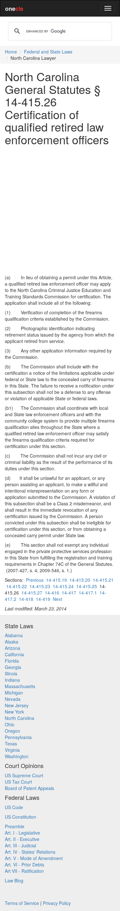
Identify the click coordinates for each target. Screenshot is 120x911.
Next (57, 599)
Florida (12, 661)
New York (14, 711)
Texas (11, 743)
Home (11, 51)
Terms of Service (22, 903)
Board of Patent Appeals (29, 788)
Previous (35, 580)
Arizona (12, 648)
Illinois (11, 673)
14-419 (43, 599)
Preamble (14, 826)
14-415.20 (79, 580)
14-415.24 (63, 586)
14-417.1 (88, 592)
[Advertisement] (60, 210)
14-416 (52, 592)
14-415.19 (56, 580)
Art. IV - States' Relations (30, 852)
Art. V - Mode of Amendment (34, 858)
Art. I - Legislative (22, 832)
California (14, 654)
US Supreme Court (24, 775)
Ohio (9, 724)
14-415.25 (86, 586)
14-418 (26, 599)
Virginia (12, 750)
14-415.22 (16, 586)
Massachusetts (20, 686)
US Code (14, 807)
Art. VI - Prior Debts (24, 864)
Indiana (12, 680)
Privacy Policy (57, 903)
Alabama (14, 635)
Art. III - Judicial (20, 845)
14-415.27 (31, 592)
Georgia (13, 667)
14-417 (69, 592)
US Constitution (20, 817)
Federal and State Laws (48, 51)
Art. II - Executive (22, 839)
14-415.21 (103, 580)
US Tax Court (18, 782)
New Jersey (16, 705)
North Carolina (19, 718)
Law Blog (14, 880)
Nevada (12, 699)
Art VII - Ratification (24, 871)
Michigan (14, 692)
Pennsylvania (18, 737)
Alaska (11, 641)
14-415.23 (39, 586)
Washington (16, 756)
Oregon (12, 731)
